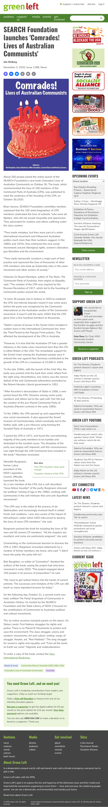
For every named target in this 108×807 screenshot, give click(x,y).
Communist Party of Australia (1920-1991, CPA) (42, 665)
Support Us (22, 18)
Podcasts (33, 746)
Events (47, 17)
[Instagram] (87, 489)
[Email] (28, 74)
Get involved (59, 18)
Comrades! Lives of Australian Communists (24, 670)
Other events (88, 250)
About (57, 742)
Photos (32, 742)
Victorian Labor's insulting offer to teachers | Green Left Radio (87, 389)
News (43, 67)
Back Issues (9, 756)
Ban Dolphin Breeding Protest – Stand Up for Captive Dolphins (85, 190)
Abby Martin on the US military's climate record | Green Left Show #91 (86, 378)
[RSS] (103, 489)
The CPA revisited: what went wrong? (49, 468)
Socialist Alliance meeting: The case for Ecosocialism (87, 225)
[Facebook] (11, 74)
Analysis (8, 746)
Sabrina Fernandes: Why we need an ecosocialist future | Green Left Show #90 (88, 409)
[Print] (22, 74)
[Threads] (99, 489)
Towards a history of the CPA (49, 473)
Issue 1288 (32, 67)
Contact (58, 749)
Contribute (60, 746)
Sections (9, 17)
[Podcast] (78, 489)
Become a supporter (17, 706)
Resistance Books (89, 746)
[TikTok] (84, 489)
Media (36, 17)
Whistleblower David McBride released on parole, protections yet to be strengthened (88, 516)
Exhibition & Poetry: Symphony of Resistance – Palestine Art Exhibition (87, 212)
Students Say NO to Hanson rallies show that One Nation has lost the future (88, 462)
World (6, 749)
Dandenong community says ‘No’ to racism (88, 505)
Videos (32, 749)
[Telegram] (91, 489)
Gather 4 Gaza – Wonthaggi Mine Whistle (88, 203)
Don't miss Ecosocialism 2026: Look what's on (86, 428)
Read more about (18, 795)
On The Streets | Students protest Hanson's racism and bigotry (88, 367)
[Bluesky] (17, 74)
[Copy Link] (34, 74)
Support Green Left (87, 301)
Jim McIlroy (10, 62)
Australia (50, 670)
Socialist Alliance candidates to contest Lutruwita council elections (88, 528)
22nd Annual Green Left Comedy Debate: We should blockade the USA (88, 237)
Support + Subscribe (73, 4)
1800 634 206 (31, 718)
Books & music (11, 665)
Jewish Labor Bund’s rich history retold (86, 549)
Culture (7, 753)
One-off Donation (24, 698)
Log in (101, 4)
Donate (91, 4)
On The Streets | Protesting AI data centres (88, 399)
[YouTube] (74, 489)
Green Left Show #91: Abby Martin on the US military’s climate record (88, 539)
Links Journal (86, 742)
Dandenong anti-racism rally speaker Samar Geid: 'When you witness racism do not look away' (88, 439)
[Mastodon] (6, 74)
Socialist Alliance (89, 749)
